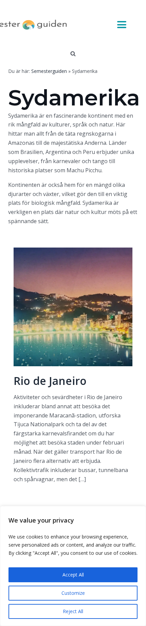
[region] (73, 566)
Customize (73, 593)
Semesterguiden (49, 71)
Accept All (73, 574)
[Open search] (73, 54)
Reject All (73, 611)
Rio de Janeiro (50, 380)
